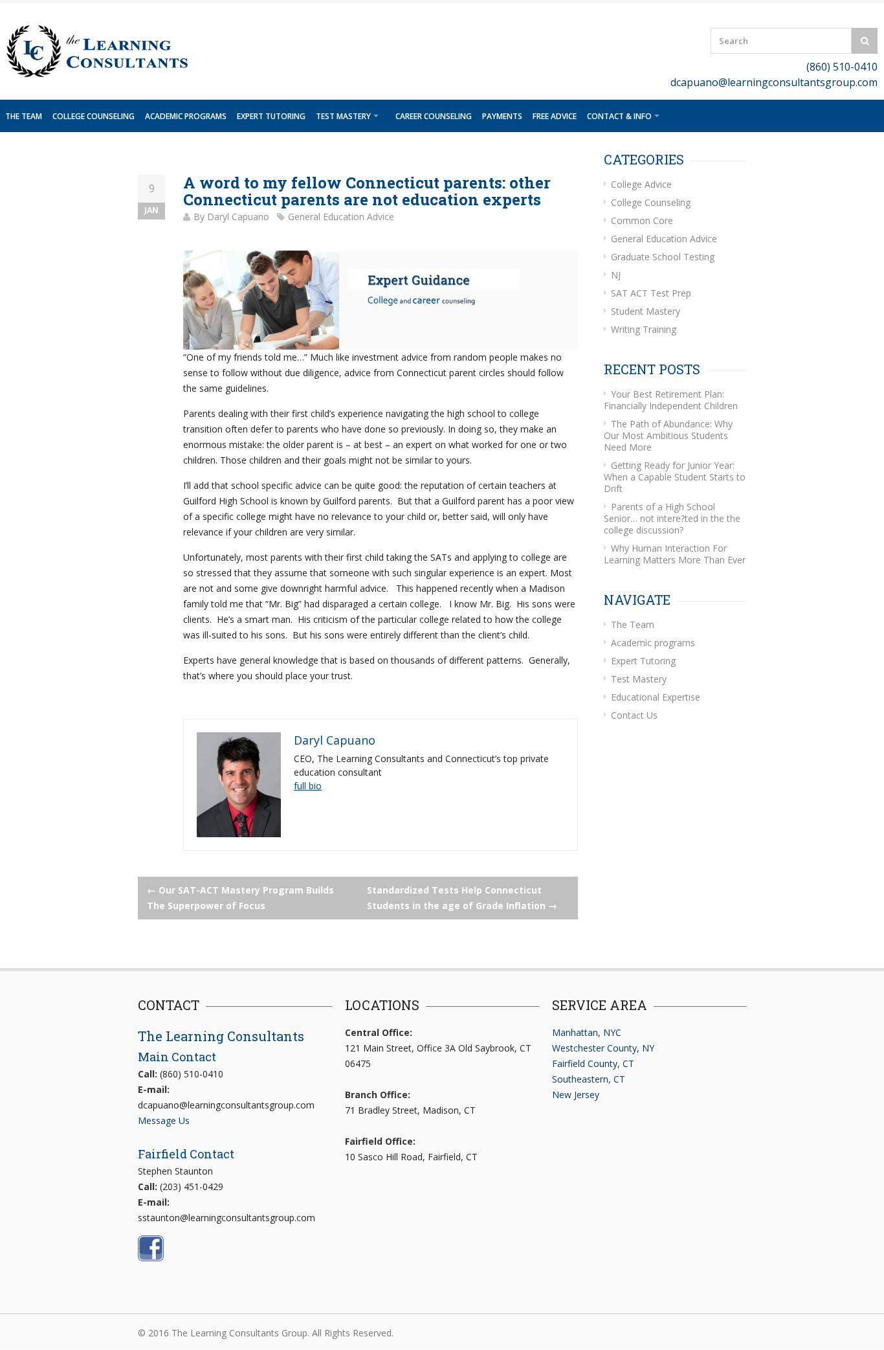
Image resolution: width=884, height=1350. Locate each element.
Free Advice (555, 116)
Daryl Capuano (238, 216)
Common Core (642, 220)
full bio (308, 786)
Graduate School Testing (662, 257)
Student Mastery (645, 311)
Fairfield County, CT (593, 1063)
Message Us (164, 1120)
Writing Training (643, 329)
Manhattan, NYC (586, 1032)
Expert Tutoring (271, 116)
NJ (616, 275)
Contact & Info (619, 116)
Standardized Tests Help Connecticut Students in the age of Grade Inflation (462, 898)
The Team (23, 116)
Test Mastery (343, 116)
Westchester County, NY (603, 1048)
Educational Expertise (655, 697)
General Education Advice (341, 216)
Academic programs (186, 116)
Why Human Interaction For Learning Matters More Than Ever (675, 554)
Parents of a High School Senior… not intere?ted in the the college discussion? (672, 518)
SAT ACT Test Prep (651, 293)
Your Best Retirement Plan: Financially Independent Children (671, 400)
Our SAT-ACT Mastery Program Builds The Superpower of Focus (240, 898)
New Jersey (575, 1094)
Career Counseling (433, 116)
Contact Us (634, 715)
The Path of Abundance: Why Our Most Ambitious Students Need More (668, 435)
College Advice (641, 184)
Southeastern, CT (588, 1079)
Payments (502, 116)
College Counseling (93, 116)
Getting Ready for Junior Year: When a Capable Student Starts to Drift (675, 477)
